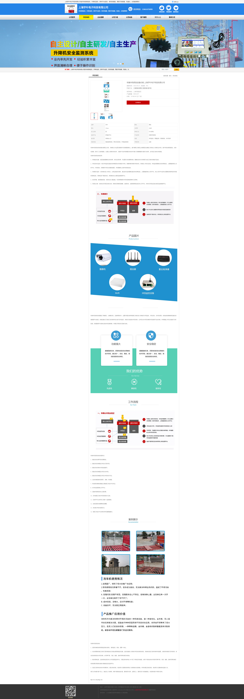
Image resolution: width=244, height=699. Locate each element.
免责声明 (114, 692)
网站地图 (125, 692)
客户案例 (143, 17)
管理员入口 (120, 692)
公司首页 (72, 17)
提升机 (149, 88)
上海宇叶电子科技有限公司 (141, 690)
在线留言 (138, 102)
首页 (170, 75)
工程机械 (136, 88)
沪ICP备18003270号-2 (129, 690)
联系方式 (172, 17)
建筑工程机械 (143, 88)
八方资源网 (109, 692)
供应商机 (86, 17)
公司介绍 (115, 17)
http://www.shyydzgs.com (96, 679)
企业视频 (101, 17)
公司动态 (129, 17)
